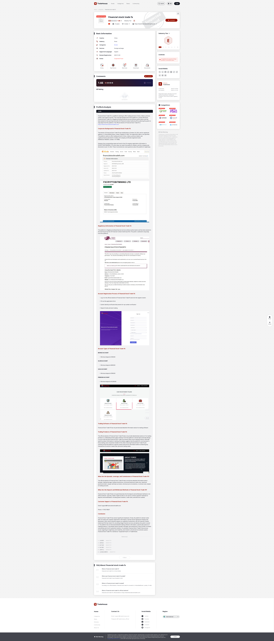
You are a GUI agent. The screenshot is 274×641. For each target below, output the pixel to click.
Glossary (96, 622)
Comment (172, 20)
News (128, 3)
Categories (120, 3)
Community (136, 3)
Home (112, 3)
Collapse (125, 557)
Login (177, 3)
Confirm (175, 636)
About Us (96, 627)
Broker (116, 45)
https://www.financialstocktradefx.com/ (108, 124)
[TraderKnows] (101, 3)
